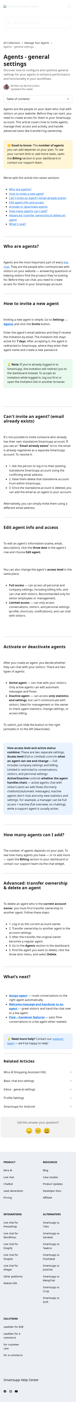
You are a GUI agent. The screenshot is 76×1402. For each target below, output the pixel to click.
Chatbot (8, 1184)
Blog (45, 1170)
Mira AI (8, 1170)
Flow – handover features (27, 1017)
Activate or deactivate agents (28, 207)
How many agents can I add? (28, 211)
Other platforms (13, 1276)
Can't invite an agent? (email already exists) (37, 198)
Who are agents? (20, 189)
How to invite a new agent (26, 194)
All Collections (12, 42)
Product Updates (53, 1184)
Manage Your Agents (36, 42)
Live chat (9, 1177)
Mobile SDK (10, 1283)
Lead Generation (13, 1190)
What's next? (17, 224)
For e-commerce (13, 1355)
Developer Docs (52, 1190)
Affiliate (47, 1197)
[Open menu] (69, 6)
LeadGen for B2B (13, 1326)
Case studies (50, 1177)
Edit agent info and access (26, 202)
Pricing (8, 1197)
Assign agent (18, 996)
